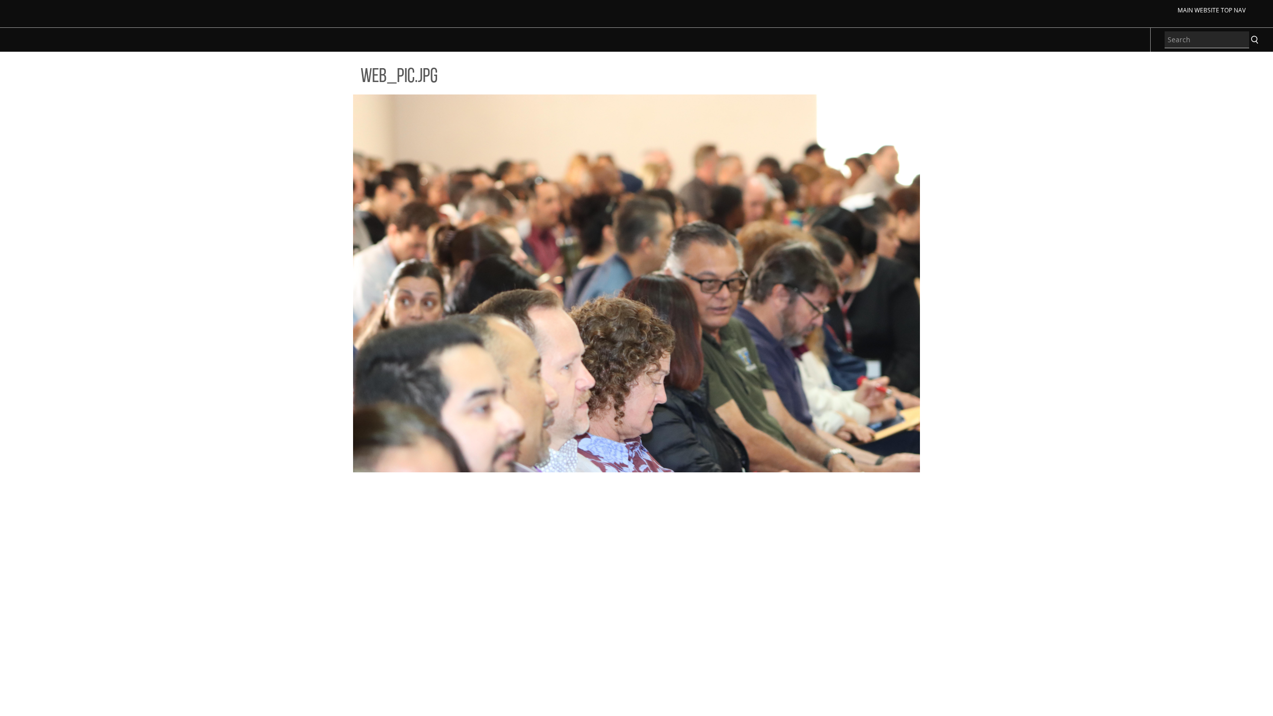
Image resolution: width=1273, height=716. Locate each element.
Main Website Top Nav (1212, 10)
